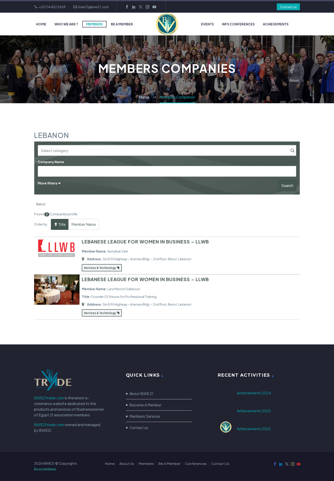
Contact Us (220, 463)
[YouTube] (154, 7)
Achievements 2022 (254, 428)
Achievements (276, 24)
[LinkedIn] (133, 7)
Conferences (196, 463)
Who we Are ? (66, 24)
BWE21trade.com (49, 397)
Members (94, 24)
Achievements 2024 (254, 392)
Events (207, 24)
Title (61, 224)
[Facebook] (127, 7)
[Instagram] (147, 7)
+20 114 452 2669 (52, 7)
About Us (126, 463)
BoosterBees (45, 469)
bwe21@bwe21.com (93, 7)
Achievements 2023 (254, 410)
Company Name (51, 162)
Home (41, 24)
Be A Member (122, 24)
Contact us (288, 7)
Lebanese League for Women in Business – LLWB (145, 241)
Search (287, 185)
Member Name (83, 224)
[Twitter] (140, 7)
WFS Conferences (238, 24)
